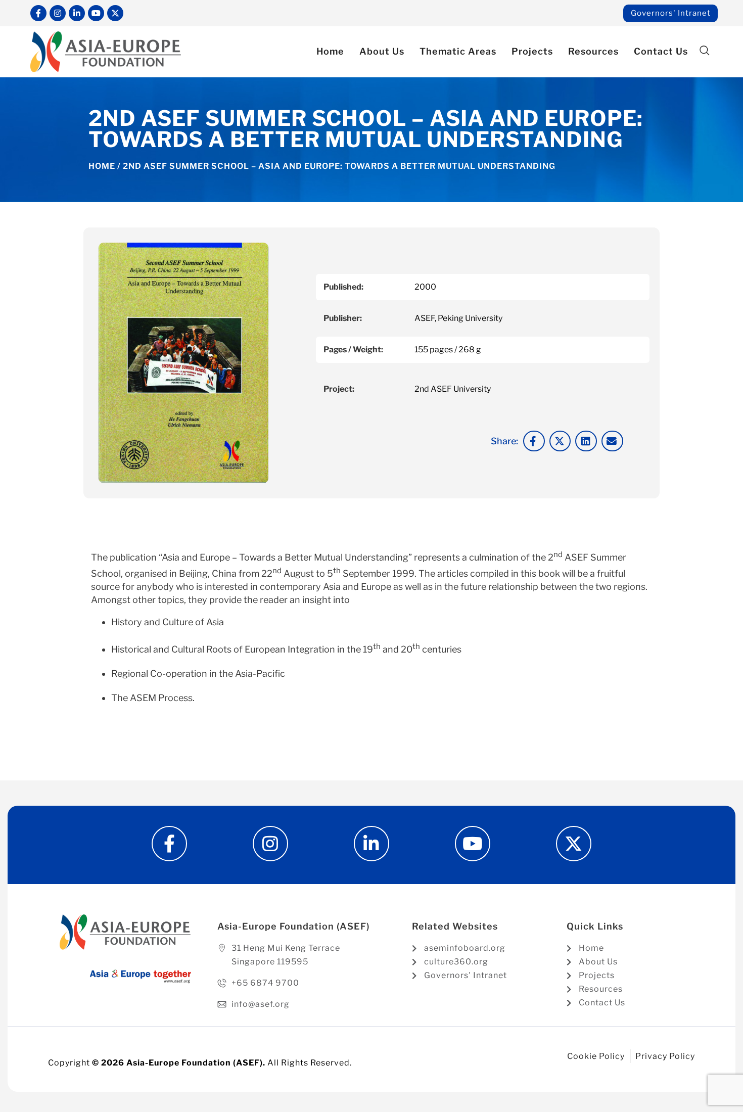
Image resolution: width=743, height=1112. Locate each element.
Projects (532, 51)
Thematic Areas (458, 51)
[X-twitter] (115, 13)
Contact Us (661, 51)
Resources (593, 51)
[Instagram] (58, 13)
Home (330, 51)
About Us (381, 51)
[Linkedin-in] (77, 13)
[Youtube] (96, 13)
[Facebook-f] (38, 13)
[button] (704, 50)
